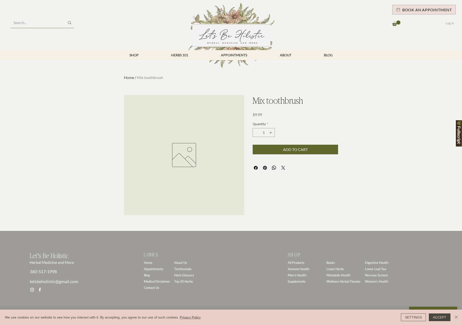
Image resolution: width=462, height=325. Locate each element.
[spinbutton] (263, 132)
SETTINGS (413, 317)
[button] (396, 23)
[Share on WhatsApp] (274, 168)
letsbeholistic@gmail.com (54, 281)
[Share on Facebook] (256, 168)
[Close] (456, 317)
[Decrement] (256, 132)
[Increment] (271, 132)
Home (129, 77)
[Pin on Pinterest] (265, 168)
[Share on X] (283, 168)
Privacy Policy (190, 317)
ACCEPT (439, 317)
